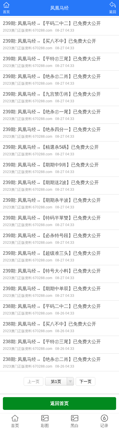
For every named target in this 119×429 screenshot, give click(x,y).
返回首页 (59, 403)
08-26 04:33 (64, 313)
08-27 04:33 (64, 30)
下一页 (85, 381)
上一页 (33, 381)
